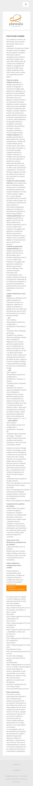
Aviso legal (23, 776)
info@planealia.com (12, 776)
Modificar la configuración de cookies (16, 588)
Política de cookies (12, 779)
